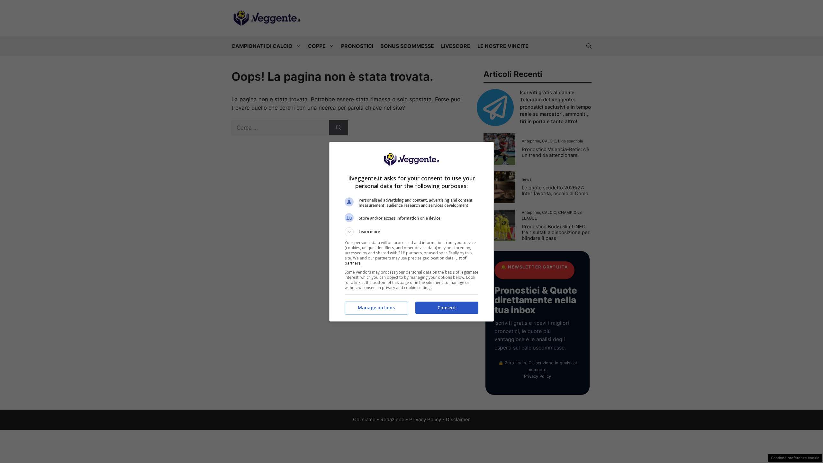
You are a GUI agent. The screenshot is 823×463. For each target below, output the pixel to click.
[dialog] (411, 232)
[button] (411, 231)
